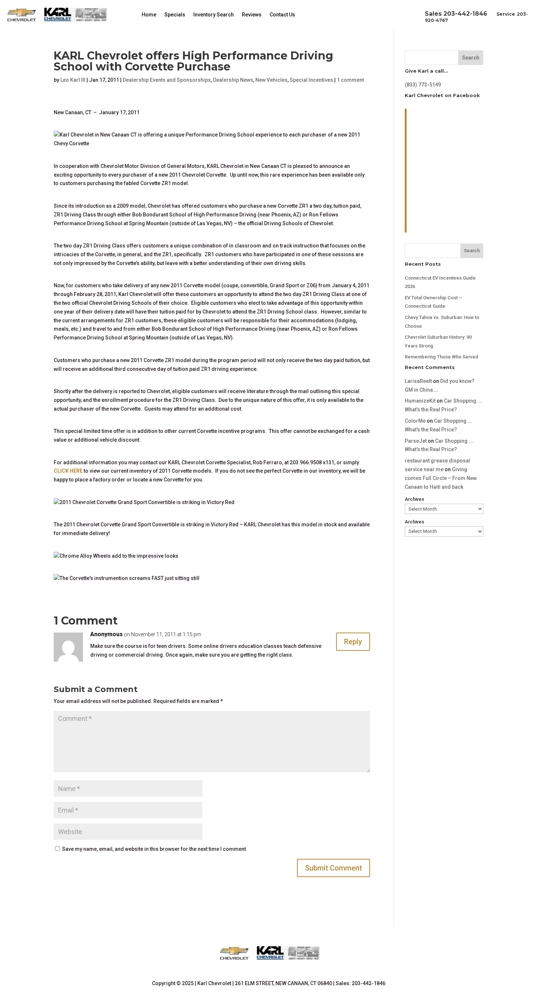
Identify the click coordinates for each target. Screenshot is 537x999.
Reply (353, 641)
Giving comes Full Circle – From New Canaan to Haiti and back (441, 478)
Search (470, 58)
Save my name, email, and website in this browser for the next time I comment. (154, 849)
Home (149, 15)
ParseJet (416, 441)
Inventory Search (213, 15)
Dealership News (233, 80)
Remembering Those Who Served (441, 357)
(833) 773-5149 (423, 85)
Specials (174, 15)
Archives (414, 499)
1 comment (350, 80)
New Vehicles (271, 80)
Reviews (252, 15)
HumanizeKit (420, 401)
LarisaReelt (418, 381)
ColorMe (415, 421)
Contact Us (282, 15)
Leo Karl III (72, 80)
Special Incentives (311, 80)
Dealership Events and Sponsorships (167, 80)
